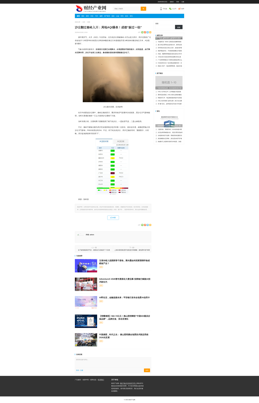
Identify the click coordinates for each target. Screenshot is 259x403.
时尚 (122, 16)
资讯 (131, 16)
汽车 (96, 16)
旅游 (113, 16)
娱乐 (126, 16)
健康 (101, 16)
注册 (183, 2)
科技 (92, 16)
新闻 (78, 16)
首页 (83, 22)
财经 (87, 16)
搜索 (156, 23)
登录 (177, 2)
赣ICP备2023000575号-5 (128, 383)
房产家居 (107, 16)
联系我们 (101, 380)
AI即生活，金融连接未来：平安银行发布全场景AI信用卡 (124, 297)
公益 (117, 16)
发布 (147, 370)
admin (92, 234)
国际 (82, 16)
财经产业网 (132, 399)
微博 (182, 9)
